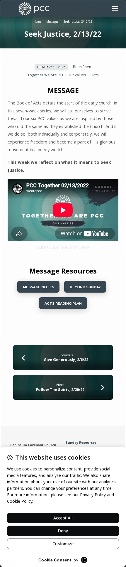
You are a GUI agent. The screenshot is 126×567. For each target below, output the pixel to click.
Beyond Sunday (85, 287)
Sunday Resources (81, 442)
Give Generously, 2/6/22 (66, 359)
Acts (94, 74)
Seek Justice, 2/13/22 (77, 21)
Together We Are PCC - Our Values (57, 74)
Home (37, 21)
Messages (52, 21)
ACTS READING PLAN (63, 303)
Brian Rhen (82, 66)
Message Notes (38, 287)
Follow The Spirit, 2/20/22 (60, 389)
